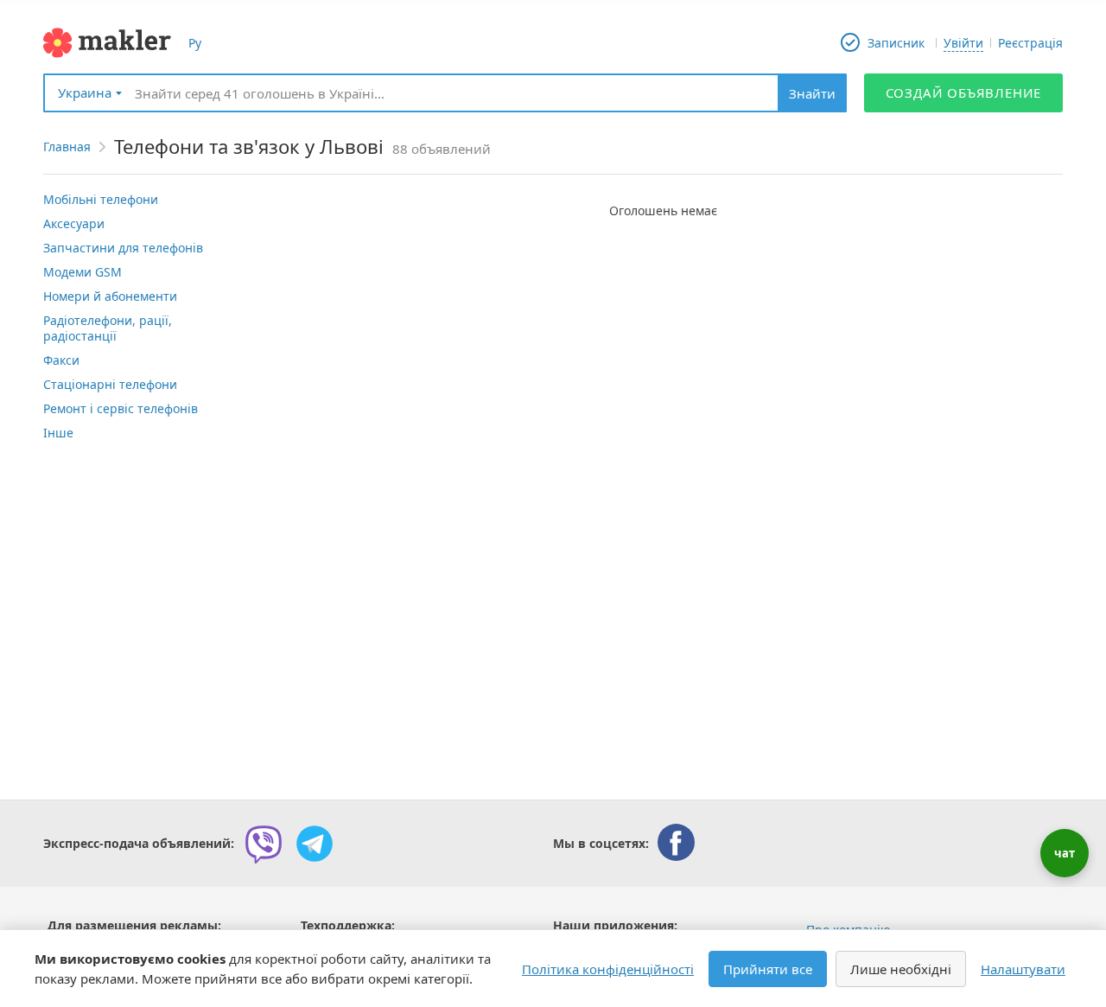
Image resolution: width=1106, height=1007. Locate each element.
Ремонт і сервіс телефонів (120, 408)
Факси (61, 360)
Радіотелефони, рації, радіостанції (107, 328)
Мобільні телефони (100, 199)
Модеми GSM (82, 272)
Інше (58, 432)
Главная (67, 146)
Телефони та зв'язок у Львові (249, 146)
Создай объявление (964, 92)
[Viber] (263, 843)
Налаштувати (1023, 969)
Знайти (812, 93)
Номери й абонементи (110, 296)
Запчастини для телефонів (123, 247)
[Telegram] (314, 843)
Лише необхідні (900, 969)
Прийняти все (767, 969)
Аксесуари (74, 223)
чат (1064, 853)
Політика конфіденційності (608, 969)
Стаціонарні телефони (110, 384)
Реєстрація (1030, 43)
